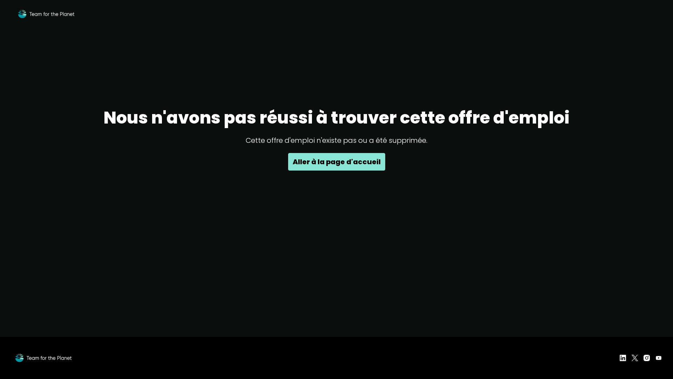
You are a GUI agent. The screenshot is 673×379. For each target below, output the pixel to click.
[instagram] (647, 358)
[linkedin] (623, 358)
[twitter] (635, 358)
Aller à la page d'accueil (337, 162)
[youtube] (659, 358)
